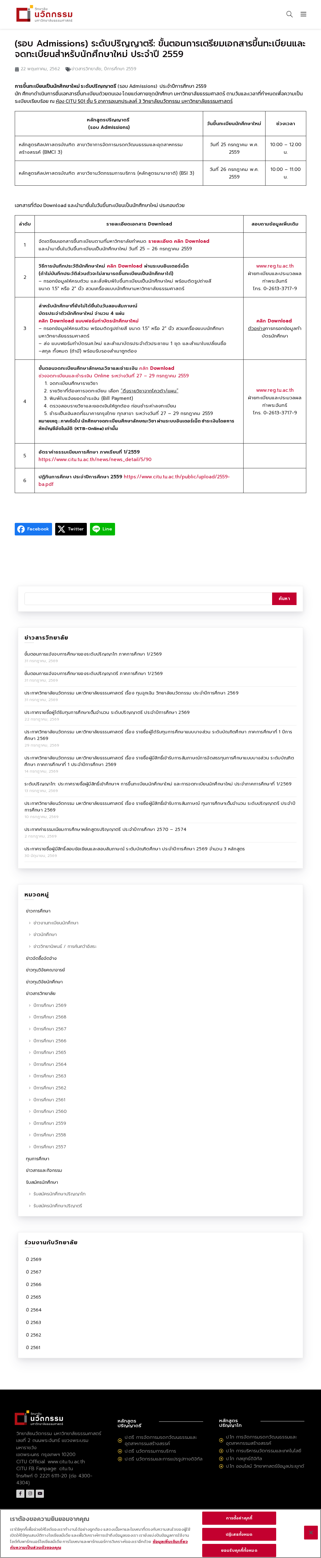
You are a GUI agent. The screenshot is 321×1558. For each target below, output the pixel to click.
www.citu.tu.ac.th (66, 1461)
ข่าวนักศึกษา (45, 934)
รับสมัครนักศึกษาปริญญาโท (60, 1194)
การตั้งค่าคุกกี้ (239, 1518)
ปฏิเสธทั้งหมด (239, 1534)
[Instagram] (30, 1494)
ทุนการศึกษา (37, 1159)
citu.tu (66, 1468)
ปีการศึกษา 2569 (50, 1005)
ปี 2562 (33, 1335)
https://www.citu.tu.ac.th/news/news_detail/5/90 (95, 459)
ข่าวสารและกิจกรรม (44, 1170)
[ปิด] (311, 1532)
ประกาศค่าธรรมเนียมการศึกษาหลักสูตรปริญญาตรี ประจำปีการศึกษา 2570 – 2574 (105, 829)
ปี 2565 (33, 1297)
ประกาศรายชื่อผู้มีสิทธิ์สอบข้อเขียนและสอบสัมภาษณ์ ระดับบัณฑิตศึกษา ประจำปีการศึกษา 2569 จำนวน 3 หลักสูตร (134, 849)
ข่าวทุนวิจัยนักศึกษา (44, 982)
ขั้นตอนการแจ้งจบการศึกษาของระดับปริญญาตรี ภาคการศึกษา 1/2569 (93, 673)
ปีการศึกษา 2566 (50, 1041)
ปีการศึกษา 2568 (50, 1017)
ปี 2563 (33, 1322)
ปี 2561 (33, 1347)
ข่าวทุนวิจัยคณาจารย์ (45, 970)
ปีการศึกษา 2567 (50, 1029)
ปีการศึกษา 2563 (50, 1076)
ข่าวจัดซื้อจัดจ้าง (41, 958)
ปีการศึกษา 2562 (50, 1088)
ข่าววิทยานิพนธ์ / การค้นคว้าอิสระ (65, 946)
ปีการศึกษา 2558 (50, 1135)
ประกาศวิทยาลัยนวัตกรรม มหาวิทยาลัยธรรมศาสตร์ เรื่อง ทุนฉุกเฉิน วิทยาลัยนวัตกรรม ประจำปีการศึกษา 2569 (131, 693)
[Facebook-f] (20, 1494)
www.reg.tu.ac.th (275, 266)
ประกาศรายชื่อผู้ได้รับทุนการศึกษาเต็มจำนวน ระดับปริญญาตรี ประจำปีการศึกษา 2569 (107, 712)
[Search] (290, 14)
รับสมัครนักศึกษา (42, 1182)
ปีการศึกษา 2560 (50, 1111)
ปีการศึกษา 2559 (120, 69)
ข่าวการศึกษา (38, 911)
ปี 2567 (33, 1272)
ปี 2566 (33, 1284)
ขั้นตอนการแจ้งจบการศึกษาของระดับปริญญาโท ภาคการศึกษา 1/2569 (93, 654)
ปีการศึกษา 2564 (50, 1064)
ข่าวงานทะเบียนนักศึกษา (56, 923)
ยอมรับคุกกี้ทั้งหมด (239, 1550)
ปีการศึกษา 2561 (49, 1100)
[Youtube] (40, 1494)
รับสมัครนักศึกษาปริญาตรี (58, 1206)
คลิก (143, 368)
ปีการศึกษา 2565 (50, 1052)
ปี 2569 (33, 1259)
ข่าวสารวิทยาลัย (86, 69)
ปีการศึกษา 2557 (50, 1147)
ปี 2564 (34, 1310)
